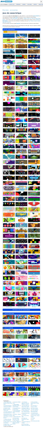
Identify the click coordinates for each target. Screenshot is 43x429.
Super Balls (21, 80)
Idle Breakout (21, 90)
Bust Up (34, 154)
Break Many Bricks (34, 290)
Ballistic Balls (9, 238)
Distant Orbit (9, 391)
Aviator (22, 4)
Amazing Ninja (34, 333)
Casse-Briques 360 (9, 48)
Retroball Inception (9, 64)
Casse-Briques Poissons (21, 217)
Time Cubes (34, 367)
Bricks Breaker (9, 243)
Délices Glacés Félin (17, 416)
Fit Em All (34, 227)
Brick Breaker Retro (34, 285)
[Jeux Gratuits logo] (6, 1)
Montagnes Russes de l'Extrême (8, 319)
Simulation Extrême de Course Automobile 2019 (7, 412)
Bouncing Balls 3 (21, 159)
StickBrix (21, 64)
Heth (9, 148)
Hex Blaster (34, 190)
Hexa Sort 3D (9, 382)
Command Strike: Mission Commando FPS (26, 425)
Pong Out (18, 23)
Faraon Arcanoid (9, 122)
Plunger (21, 396)
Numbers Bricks (34, 243)
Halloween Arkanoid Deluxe (34, 90)
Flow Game (21, 148)
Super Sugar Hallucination (34, 296)
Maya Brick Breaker (21, 269)
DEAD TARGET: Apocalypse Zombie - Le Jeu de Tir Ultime (17, 405)
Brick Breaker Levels (9, 101)
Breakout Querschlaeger (9, 80)
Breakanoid (21, 259)
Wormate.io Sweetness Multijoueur (8, 324)
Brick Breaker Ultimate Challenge (21, 106)
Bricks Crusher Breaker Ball (34, 301)
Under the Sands (34, 18)
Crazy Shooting (8, 301)
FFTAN (34, 175)
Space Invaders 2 (34, 391)
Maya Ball (4, 22)
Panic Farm (34, 362)
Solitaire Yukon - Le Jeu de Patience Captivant (7, 425)
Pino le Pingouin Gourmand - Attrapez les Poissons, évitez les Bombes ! (17, 422)
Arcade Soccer (21, 154)
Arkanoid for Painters (34, 196)
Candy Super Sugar (21, 280)
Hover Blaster (9, 54)
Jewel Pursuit (29, 4)
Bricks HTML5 (34, 201)
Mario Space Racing (8, 367)
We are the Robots (21, 143)
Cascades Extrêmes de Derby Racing (17, 409)
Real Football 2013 (21, 348)
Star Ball (8, 59)
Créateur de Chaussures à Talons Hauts (25, 419)
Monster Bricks (34, 75)
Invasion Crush (21, 238)
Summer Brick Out (9, 96)
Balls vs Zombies (21, 164)
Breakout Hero (21, 185)
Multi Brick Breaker (21, 285)
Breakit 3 (25, 18)
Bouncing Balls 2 (34, 64)
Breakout (34, 96)
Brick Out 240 (9, 248)
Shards (34, 148)
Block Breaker (34, 217)
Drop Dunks (34, 122)
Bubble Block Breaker (21, 290)
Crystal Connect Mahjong (9, 376)
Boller (9, 264)
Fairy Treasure (31, 20)
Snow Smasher (33, 101)
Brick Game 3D (21, 296)
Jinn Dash (34, 138)
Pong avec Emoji (9, 217)
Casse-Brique (14, 18)
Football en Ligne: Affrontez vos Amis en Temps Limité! (7, 409)
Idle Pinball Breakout (9, 275)
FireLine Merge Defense (21, 301)
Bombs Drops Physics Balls (33, 264)
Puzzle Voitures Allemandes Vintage (16, 419)
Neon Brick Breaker (21, 69)
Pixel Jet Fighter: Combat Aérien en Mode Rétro (35, 403)
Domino (11, 4)
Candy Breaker (8, 285)
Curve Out (9, 22)
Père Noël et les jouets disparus (21, 138)
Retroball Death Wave (34, 143)
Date (13, 31)
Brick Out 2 (9, 154)
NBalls (34, 180)
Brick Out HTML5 (9, 196)
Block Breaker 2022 (21, 254)
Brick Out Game (21, 133)
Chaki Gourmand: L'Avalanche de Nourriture (35, 414)
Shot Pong (34, 127)
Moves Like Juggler (9, 106)
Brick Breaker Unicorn (21, 101)
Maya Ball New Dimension (34, 48)
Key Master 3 (9, 339)
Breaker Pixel (34, 280)
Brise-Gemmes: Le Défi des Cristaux (9, 117)
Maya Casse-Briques (21, 233)
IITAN (21, 180)
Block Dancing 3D (34, 319)
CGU (33, 419)
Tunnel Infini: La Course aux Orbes (34, 406)
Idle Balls (21, 196)
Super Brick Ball (21, 111)
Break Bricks (34, 43)
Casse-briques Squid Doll (34, 248)
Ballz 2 (9, 127)
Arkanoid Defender (34, 59)
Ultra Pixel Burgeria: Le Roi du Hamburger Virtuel (16, 411)
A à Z (16, 31)
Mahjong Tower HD (21, 382)
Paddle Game (34, 275)
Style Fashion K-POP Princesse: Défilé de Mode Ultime (7, 403)
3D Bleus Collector (21, 353)
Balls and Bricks (34, 133)
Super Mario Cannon (21, 362)
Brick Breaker (9, 190)
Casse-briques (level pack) (34, 222)
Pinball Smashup (21, 96)
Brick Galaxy (5, 20)
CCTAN (9, 175)
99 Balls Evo (9, 227)
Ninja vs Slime (9, 222)
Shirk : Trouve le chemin (21, 339)
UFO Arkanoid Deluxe (34, 159)
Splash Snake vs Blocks (21, 127)
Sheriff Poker (37, 4)
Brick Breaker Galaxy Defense (21, 85)
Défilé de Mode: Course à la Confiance (7, 422)
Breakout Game (34, 206)
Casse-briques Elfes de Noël (9, 254)
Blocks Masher (21, 48)
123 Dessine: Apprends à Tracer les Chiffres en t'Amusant (25, 403)
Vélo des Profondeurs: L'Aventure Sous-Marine (7, 406)
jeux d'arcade (36, 15)
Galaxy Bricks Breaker (21, 306)
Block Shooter (9, 233)
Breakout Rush (8, 159)
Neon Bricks (34, 306)
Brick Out (29, 18)
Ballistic (9, 85)
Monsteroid (34, 106)
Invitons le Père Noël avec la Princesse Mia (7, 420)
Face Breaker (21, 227)
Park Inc (34, 382)
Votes (9, 31)
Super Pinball (9, 290)
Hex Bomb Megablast (34, 259)
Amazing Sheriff (8, 333)
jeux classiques (9, 356)
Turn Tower (34, 238)
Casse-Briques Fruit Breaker (34, 212)
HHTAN (9, 180)
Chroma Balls (21, 206)
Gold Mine (17, 4)
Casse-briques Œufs (21, 222)
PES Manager (34, 353)
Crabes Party (9, 43)
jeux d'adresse (9, 328)
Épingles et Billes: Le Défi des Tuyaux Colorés (26, 409)
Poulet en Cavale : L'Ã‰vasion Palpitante (34, 409)
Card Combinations (9, 362)
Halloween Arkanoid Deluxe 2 (9, 206)
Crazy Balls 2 (34, 185)
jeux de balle (8, 342)
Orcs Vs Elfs (9, 111)
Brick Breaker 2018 (21, 201)
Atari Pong (34, 324)
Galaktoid (37, 19)
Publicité (33, 418)
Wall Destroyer (9, 75)
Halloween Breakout (9, 296)
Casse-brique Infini (34, 233)
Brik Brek (34, 80)
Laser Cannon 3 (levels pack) (21, 333)
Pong (16, 17)
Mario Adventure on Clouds (21, 367)
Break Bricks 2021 (21, 243)
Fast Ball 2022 (34, 269)
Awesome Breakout (9, 133)
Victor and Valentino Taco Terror (9, 201)
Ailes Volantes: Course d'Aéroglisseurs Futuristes (7, 415)
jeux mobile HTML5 (9, 371)
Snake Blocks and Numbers (8, 280)
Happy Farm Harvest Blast (9, 269)
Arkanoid (21, 122)
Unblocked (9, 212)
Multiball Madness (9, 164)
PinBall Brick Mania (9, 306)
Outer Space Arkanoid (9, 185)
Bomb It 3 (21, 319)
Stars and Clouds (21, 190)
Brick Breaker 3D (9, 138)
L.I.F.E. (21, 75)
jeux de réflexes (9, 313)
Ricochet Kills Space (34, 339)
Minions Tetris (8, 396)
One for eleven (8, 353)
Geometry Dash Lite (21, 391)
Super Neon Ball (34, 164)
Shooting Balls (21, 248)
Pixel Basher (34, 69)
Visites (5, 31)
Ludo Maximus (34, 376)
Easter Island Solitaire (21, 376)
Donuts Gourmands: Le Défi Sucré (26, 414)
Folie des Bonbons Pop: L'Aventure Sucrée (26, 411)
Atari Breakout (34, 111)
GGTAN (21, 175)
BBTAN (21, 169)
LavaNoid (8, 169)
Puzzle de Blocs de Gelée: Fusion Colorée (25, 406)
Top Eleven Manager (34, 348)
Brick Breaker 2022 (9, 259)
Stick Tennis (9, 348)
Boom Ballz (34, 254)
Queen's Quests (37, 20)
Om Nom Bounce (21, 264)
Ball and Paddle (21, 275)
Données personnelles (35, 420)
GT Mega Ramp (21, 324)
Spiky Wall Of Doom (34, 396)
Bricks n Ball (34, 169)
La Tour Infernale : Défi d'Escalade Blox (34, 411)
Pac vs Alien (9, 69)
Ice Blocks (9, 143)
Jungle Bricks (21, 212)
